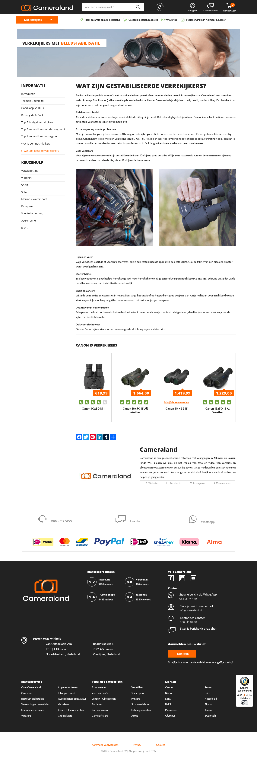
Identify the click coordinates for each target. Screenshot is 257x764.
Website (152, 483)
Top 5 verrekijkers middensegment (43, 129)
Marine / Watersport (34, 199)
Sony (168, 698)
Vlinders (26, 178)
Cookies (160, 744)
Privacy (137, 744)
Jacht (24, 227)
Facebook (175, 483)
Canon (169, 687)
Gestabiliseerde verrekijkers (41, 150)
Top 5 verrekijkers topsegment (40, 136)
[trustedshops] (157, 10)
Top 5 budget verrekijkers (37, 122)
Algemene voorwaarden (105, 744)
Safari (25, 192)
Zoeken (138, 7)
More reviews (223, 483)
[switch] (244, 702)
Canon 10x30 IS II (94, 408)
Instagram (199, 483)
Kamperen (27, 206)
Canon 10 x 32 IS (177, 408)
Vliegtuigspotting (32, 213)
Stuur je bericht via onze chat (198, 628)
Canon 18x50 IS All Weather (135, 410)
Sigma (208, 704)
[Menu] (251, 677)
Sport (24, 185)
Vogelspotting (29, 170)
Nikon (168, 693)
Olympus (170, 715)
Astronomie (28, 220)
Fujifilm (169, 704)
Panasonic (171, 710)
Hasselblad (211, 698)
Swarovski (210, 715)
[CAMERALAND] (47, 7)
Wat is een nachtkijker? (35, 143)
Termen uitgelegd (32, 101)
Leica (207, 693)
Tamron (209, 710)
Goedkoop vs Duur (32, 108)
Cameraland (158, 449)
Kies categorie (33, 19)
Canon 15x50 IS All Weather (217, 410)
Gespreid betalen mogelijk (143, 19)
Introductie (28, 94)
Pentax (209, 687)
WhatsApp (171, 19)
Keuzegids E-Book (32, 115)
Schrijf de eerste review (176, 402)
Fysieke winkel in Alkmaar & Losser (206, 19)
